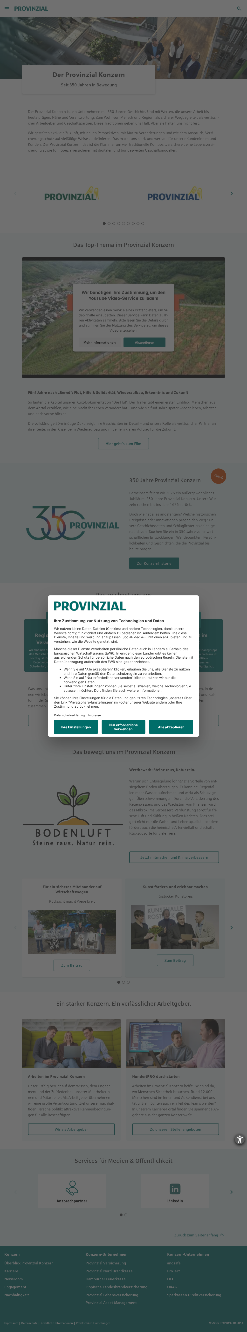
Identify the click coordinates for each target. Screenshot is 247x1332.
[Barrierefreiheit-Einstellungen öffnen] (240, 1139)
